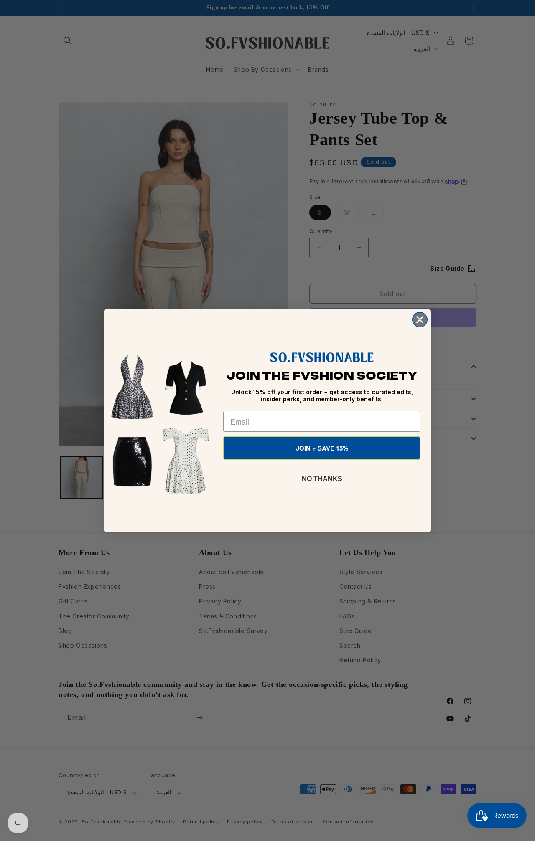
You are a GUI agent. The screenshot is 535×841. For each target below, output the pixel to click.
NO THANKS (322, 478)
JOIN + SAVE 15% (322, 448)
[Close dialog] (420, 319)
